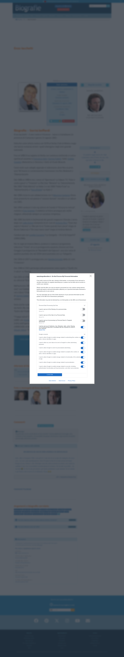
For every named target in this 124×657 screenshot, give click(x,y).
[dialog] (62, 328)
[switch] (83, 309)
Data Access (62, 380)
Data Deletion (52, 380)
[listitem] (62, 305)
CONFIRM (50, 374)
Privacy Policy (71, 380)
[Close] (91, 276)
